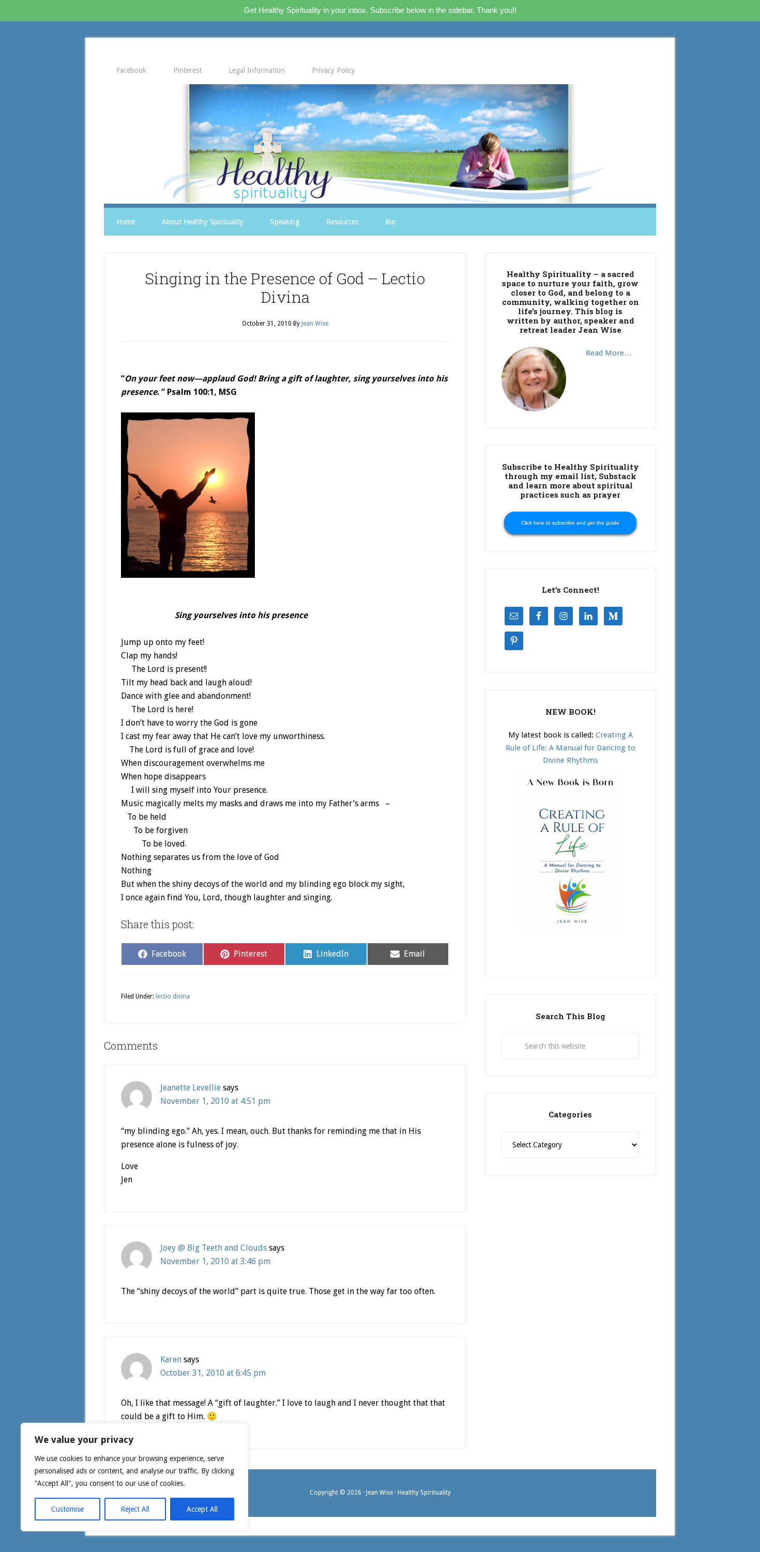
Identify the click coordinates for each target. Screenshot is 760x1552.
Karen (170, 1359)
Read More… (609, 353)
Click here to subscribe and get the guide (570, 523)
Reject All (134, 1509)
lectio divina (173, 996)
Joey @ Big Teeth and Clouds (213, 1248)
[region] (134, 1477)
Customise (67, 1509)
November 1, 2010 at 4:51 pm (215, 1101)
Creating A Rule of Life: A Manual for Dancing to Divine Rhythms (570, 747)
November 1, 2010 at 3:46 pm (215, 1261)
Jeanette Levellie (190, 1088)
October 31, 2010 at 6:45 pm (213, 1373)
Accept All (202, 1509)
